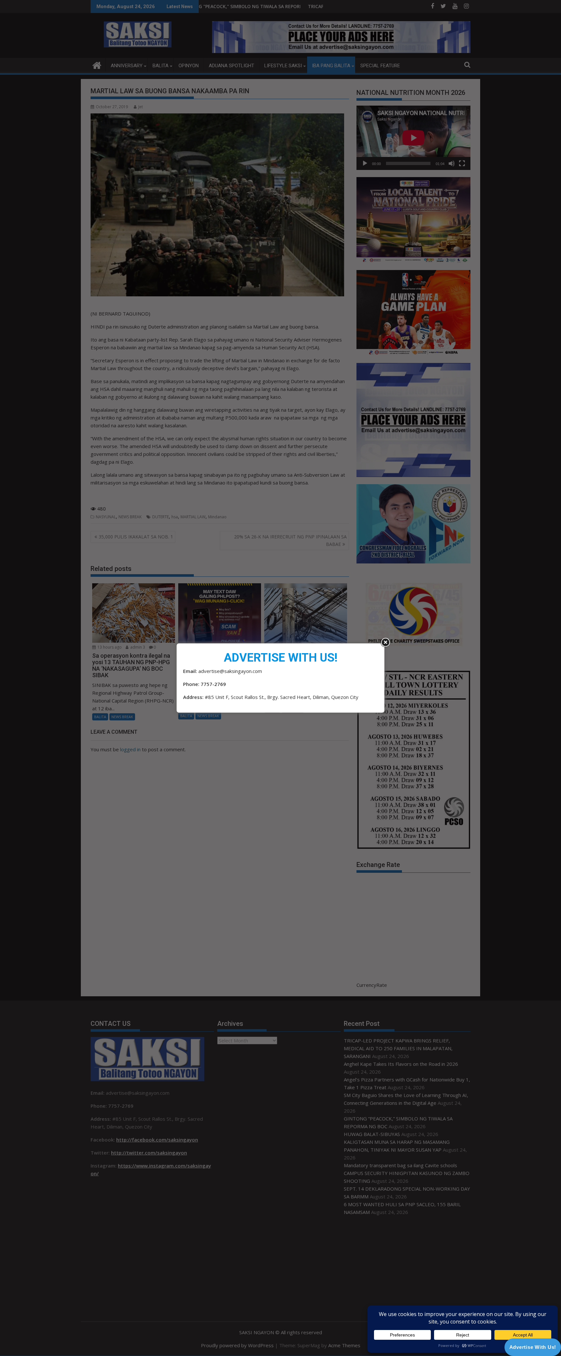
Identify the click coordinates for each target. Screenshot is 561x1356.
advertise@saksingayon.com (230, 671)
